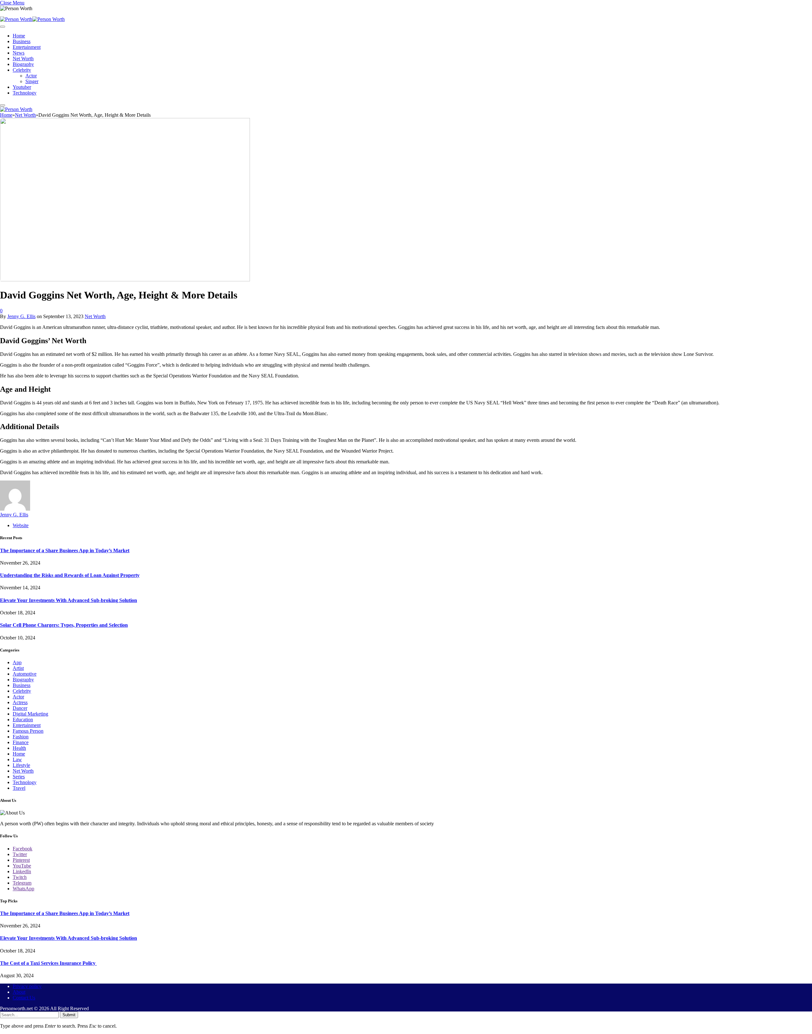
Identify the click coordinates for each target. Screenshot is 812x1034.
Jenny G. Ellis (21, 316)
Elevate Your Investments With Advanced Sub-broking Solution (68, 600)
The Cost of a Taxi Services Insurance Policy (48, 963)
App (17, 662)
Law (17, 759)
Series (19, 776)
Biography (23, 64)
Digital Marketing (30, 714)
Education (23, 719)
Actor (31, 75)
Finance (21, 742)
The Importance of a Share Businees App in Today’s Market (64, 550)
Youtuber (22, 87)
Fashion (21, 736)
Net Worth (23, 58)
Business (21, 41)
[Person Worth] (32, 19)
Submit (68, 1014)
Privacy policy (27, 986)
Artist (18, 668)
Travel (19, 788)
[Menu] (2, 27)
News (18, 53)
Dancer (20, 708)
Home (19, 35)
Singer (31, 81)
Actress (20, 702)
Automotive (24, 674)
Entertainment (27, 47)
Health (19, 748)
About (19, 992)
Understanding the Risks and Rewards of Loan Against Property (70, 575)
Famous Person (28, 731)
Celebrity (22, 70)
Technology (24, 92)
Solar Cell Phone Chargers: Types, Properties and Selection (64, 625)
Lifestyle (21, 765)
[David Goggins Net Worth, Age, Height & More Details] (125, 279)
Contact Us (24, 997)
